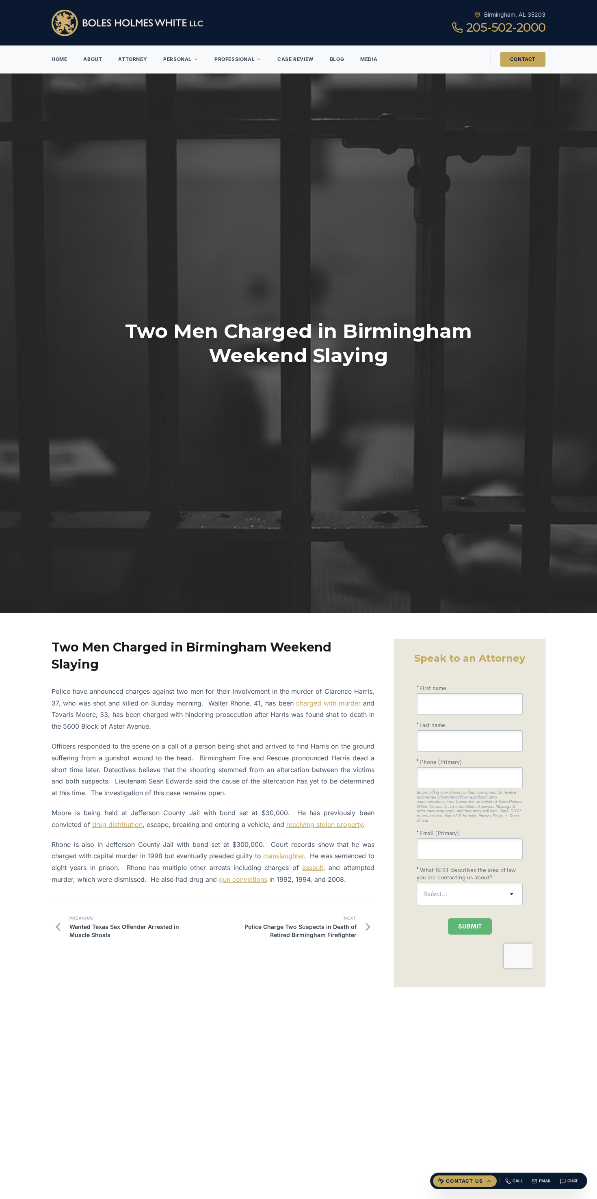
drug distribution (117, 824)
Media (368, 59)
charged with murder (328, 703)
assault (312, 868)
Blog (337, 59)
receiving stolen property (324, 824)
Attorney (132, 59)
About (92, 59)
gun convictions (243, 879)
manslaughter (283, 856)
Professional (234, 59)
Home (59, 59)
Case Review (295, 59)
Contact (523, 59)
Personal (177, 59)
